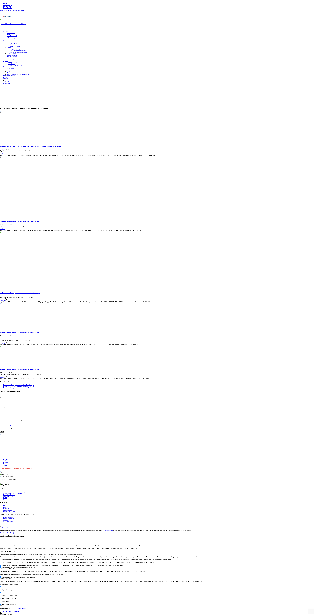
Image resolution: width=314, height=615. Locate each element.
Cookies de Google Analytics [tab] (7, 568)
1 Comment (3, 338)
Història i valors (7, 508)
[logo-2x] (13, 24)
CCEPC (5, 499)
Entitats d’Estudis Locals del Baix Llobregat (14, 492)
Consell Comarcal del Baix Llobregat (12, 493)
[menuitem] (158, 35)
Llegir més (2, 153)
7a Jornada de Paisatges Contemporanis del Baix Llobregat (20, 221)
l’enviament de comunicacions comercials (21, 425)
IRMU (5, 498)
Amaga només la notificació (12, 611)
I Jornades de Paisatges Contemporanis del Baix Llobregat (18, 388)
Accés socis (3, 10)
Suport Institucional (8, 510)
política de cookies (108, 530)
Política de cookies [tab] (5, 605)
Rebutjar (12, 533)
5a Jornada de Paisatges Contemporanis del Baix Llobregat (20, 332)
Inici (4, 505)
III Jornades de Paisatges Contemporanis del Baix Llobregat (18, 385)
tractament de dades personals (55, 420)
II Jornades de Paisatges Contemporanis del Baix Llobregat (18, 386)
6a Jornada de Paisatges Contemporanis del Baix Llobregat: (20, 293)
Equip (4, 507)
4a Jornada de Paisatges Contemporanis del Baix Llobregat (20, 369)
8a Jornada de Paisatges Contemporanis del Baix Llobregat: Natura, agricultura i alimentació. (31, 146)
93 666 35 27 (9, 10)
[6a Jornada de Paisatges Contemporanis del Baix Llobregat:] (42, 232)
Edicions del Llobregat (9, 511)
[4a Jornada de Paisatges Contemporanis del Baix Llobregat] (42, 346)
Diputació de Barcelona (9, 495)
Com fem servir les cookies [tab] (7, 543)
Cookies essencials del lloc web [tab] (8, 551)
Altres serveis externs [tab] (5, 578)
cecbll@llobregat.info (18, 10)
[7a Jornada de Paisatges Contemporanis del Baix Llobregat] (42, 157)
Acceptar (2, 533)
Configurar (7, 533)
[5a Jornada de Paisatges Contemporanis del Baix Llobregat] (18, 304)
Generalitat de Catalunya (9, 496)
